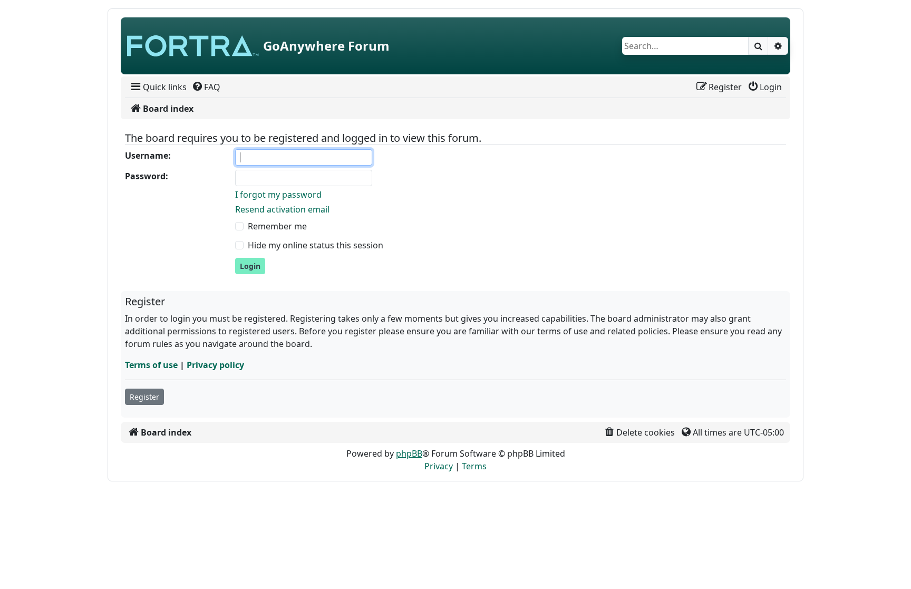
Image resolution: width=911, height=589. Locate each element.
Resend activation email (282, 209)
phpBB (409, 453)
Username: (148, 155)
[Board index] (193, 46)
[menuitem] (158, 87)
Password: (146, 176)
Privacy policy (215, 365)
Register (144, 397)
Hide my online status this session (315, 245)
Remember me (277, 226)
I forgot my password (278, 194)
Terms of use (151, 365)
